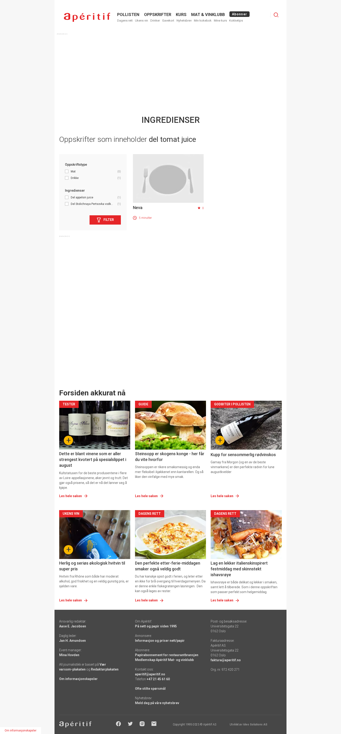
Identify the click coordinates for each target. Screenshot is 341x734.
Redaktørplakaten (105, 669)
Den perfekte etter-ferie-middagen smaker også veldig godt (167, 566)
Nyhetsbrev (184, 20)
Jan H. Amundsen (72, 640)
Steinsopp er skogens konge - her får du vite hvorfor (169, 456)
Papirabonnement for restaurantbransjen (166, 655)
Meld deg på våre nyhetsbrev (157, 703)
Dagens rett (125, 20)
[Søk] (276, 14)
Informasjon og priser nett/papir (160, 640)
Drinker (155, 20)
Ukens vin (141, 20)
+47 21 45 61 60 (158, 679)
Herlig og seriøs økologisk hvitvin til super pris (92, 566)
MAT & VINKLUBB (208, 14)
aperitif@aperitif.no (150, 674)
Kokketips (236, 20)
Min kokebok (203, 20)
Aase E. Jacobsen (72, 626)
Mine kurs (220, 20)
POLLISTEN (128, 14)
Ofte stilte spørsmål (150, 688)
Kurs (181, 14)
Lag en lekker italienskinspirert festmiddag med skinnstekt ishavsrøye (239, 569)
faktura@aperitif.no (226, 660)
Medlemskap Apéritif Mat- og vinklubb (164, 660)
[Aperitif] (87, 17)
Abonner (239, 14)
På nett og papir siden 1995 (156, 626)
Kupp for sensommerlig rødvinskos (243, 454)
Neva (137, 207)
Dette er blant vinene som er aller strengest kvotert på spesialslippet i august (92, 459)
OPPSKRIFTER (157, 14)
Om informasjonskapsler (78, 679)
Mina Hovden (69, 655)
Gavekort (168, 20)
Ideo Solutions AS (255, 724)
